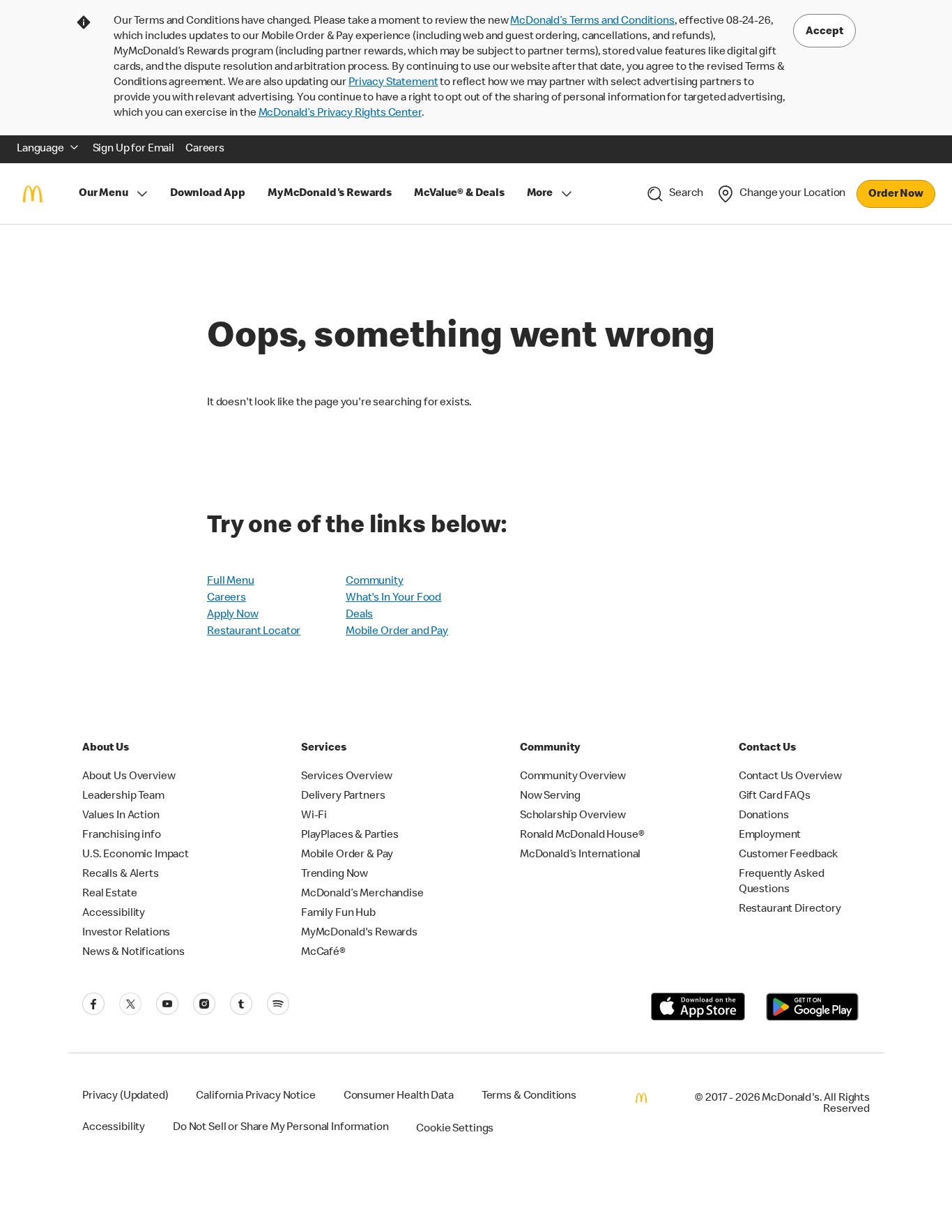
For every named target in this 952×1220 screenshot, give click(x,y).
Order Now (895, 194)
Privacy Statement (393, 83)
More (540, 193)
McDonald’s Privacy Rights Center (340, 113)
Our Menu (103, 193)
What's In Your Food (393, 598)
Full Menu (230, 581)
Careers (226, 598)
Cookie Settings (454, 1129)
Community (375, 581)
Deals (359, 615)
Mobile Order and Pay (397, 632)
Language (40, 149)
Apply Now (233, 615)
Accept (824, 32)
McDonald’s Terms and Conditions (592, 21)
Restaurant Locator (253, 632)
